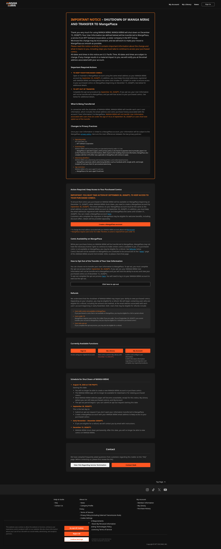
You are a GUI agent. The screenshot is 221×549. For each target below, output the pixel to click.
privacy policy (86, 134)
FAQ (56, 503)
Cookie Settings (86, 518)
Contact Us (59, 506)
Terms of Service (87, 512)
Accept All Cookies (76, 528)
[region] (47, 532)
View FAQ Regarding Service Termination (90, 465)
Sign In (208, 4)
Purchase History (144, 508)
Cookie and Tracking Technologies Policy (96, 527)
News (196, 4)
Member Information (146, 503)
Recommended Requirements (92, 521)
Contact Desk (131, 465)
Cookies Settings (76, 539)
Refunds (132, 249)
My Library (186, 4)
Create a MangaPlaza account (110, 224)
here (109, 214)
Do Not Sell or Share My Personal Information (98, 524)
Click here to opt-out (110, 284)
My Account (174, 4)
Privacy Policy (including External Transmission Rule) (101, 515)
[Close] (89, 523)
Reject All (76, 534)
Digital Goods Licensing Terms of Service (96, 529)
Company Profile (87, 506)
